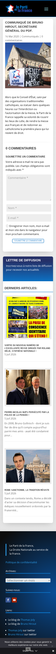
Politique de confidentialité (21, 562)
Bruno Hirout (28, 624)
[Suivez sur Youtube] (14, 600)
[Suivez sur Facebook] (8, 600)
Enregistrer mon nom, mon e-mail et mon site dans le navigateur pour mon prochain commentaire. (27, 230)
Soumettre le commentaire (28, 240)
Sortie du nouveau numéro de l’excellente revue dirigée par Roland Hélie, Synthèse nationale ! (27, 348)
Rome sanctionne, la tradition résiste (27, 490)
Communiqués (30, 36)
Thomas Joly (28, 619)
